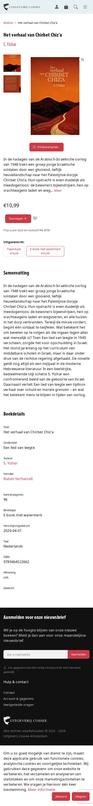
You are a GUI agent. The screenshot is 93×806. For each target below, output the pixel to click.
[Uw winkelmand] (66, 6)
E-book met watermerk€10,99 (45, 251)
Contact (9, 692)
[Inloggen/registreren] (56, 6)
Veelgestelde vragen (18, 705)
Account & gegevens (18, 699)
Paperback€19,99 (14, 251)
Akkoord (61, 796)
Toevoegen (16, 218)
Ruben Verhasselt (18, 478)
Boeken (8, 23)
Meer (58, 190)
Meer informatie (41, 789)
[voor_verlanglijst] (35, 218)
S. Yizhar (9, 44)
